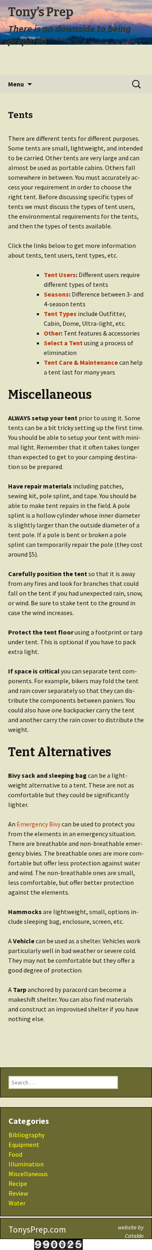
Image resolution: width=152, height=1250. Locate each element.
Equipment (24, 1144)
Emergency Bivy (38, 824)
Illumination (26, 1164)
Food (15, 1154)
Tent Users (60, 275)
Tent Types (60, 314)
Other (52, 333)
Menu (16, 84)
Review (18, 1193)
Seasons (56, 294)
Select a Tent (63, 343)
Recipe (18, 1183)
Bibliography (27, 1135)
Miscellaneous (28, 1174)
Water (17, 1203)
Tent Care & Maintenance (81, 362)
